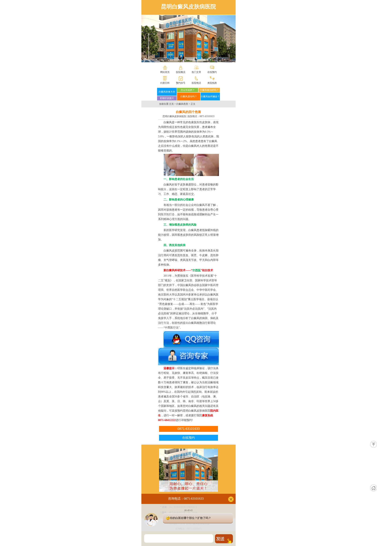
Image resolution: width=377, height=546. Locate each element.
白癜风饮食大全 (167, 91)
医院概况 (180, 72)
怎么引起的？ (188, 90)
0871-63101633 (206, 116)
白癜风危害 (182, 104)
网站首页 (165, 72)
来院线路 (212, 83)
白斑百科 (165, 83)
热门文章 (196, 72)
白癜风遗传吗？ (188, 96)
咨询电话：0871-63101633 (186, 498)
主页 (171, 104)
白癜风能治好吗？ (209, 90)
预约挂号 (180, 83)
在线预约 (212, 72)
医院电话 (196, 83)
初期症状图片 (167, 98)
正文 (193, 104)
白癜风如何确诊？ (210, 96)
